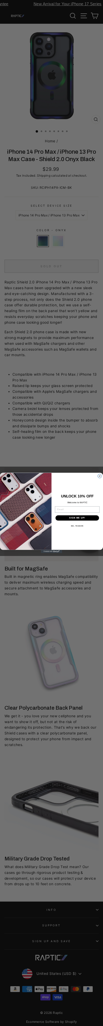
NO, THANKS (77, 526)
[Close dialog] (100, 476)
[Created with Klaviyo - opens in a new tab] (51, 551)
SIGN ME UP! (77, 518)
